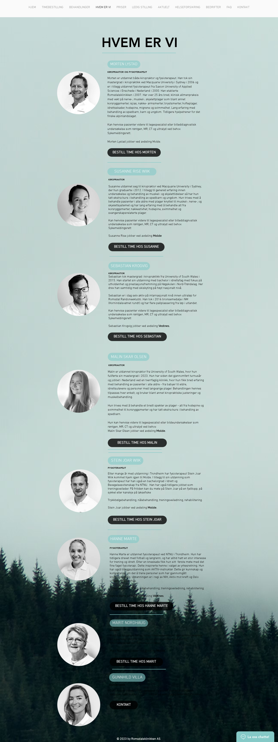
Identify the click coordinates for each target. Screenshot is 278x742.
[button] (79, 7)
